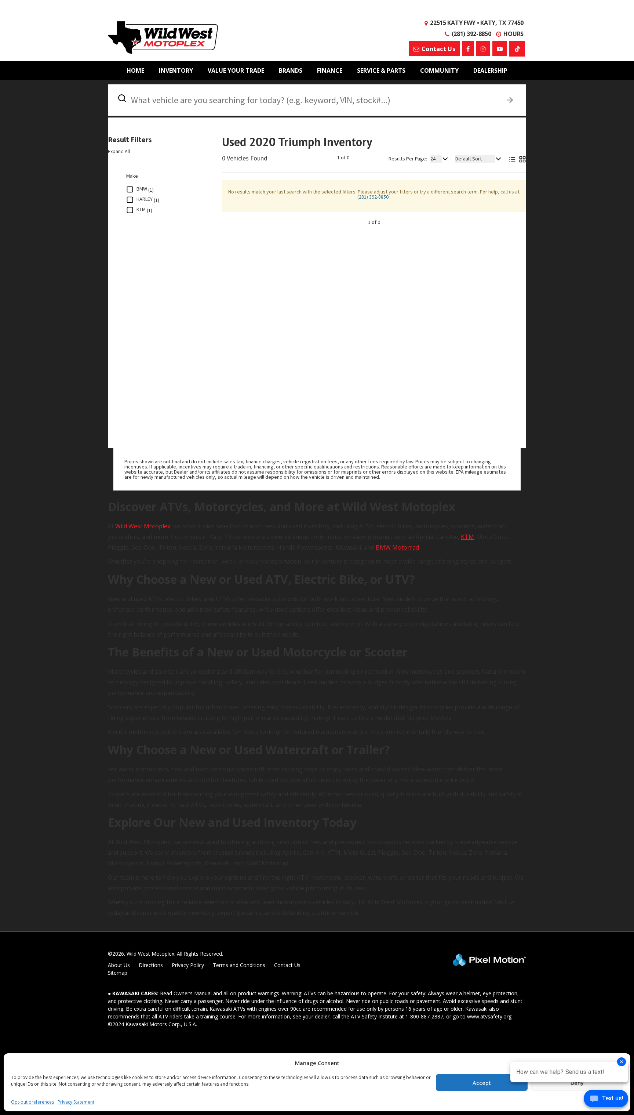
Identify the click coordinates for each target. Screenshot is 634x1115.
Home (135, 70)
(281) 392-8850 (373, 196)
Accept (482, 1082)
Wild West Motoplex (142, 526)
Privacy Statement (76, 1102)
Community (439, 70)
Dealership (490, 70)
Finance (329, 70)
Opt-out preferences (32, 1102)
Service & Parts (381, 70)
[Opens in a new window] (468, 48)
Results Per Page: (408, 158)
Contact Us (287, 965)
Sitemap (117, 972)
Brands (290, 70)
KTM (467, 537)
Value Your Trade (236, 70)
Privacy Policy (188, 965)
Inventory (176, 70)
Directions (151, 965)
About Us (119, 965)
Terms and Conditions (239, 965)
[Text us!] (606, 1100)
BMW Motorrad (397, 547)
